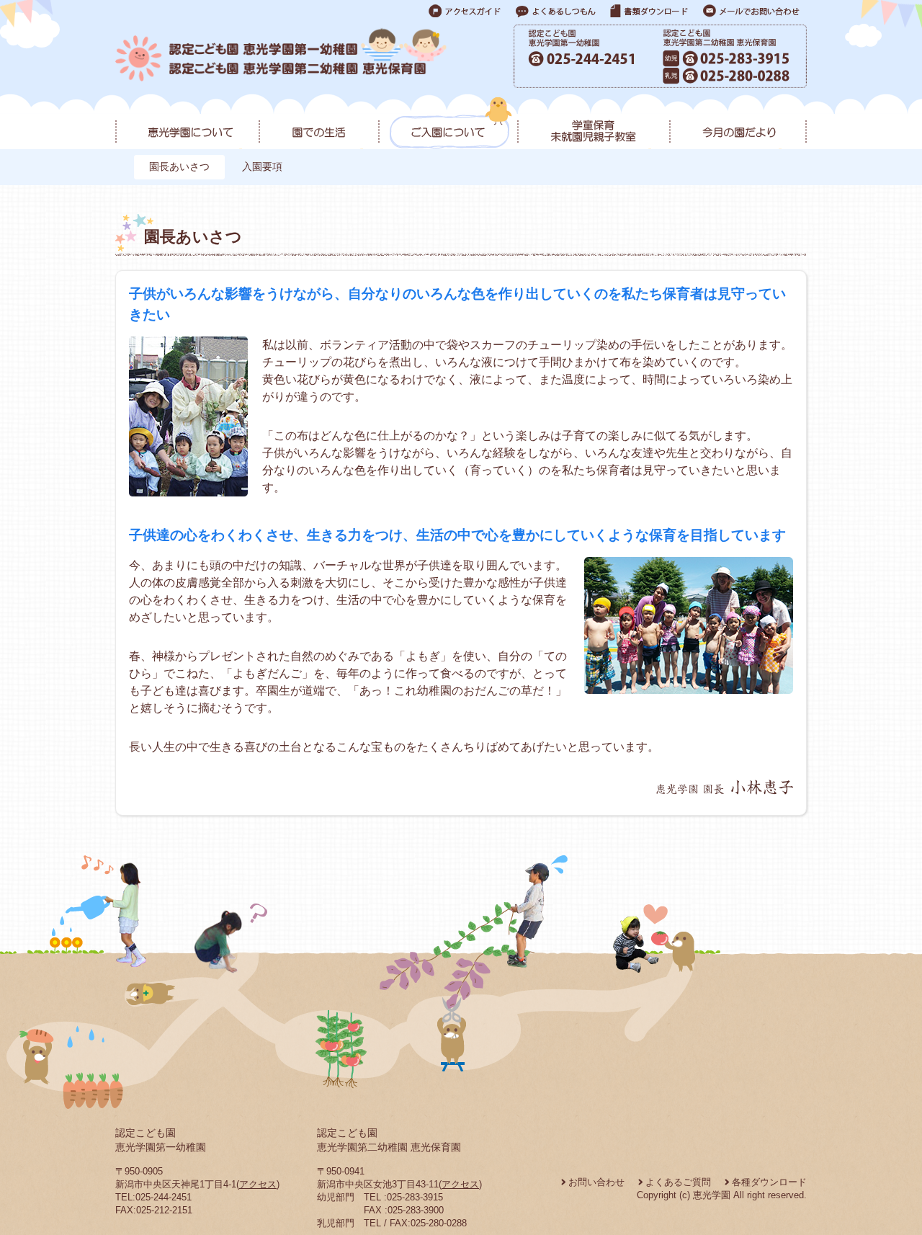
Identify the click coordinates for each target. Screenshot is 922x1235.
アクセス (258, 1184)
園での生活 (318, 123)
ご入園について (447, 123)
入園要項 (262, 166)
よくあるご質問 (678, 1182)
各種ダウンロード (769, 1182)
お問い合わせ (596, 1182)
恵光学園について (187, 123)
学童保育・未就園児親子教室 (593, 123)
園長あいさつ (179, 166)
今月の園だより (738, 123)
